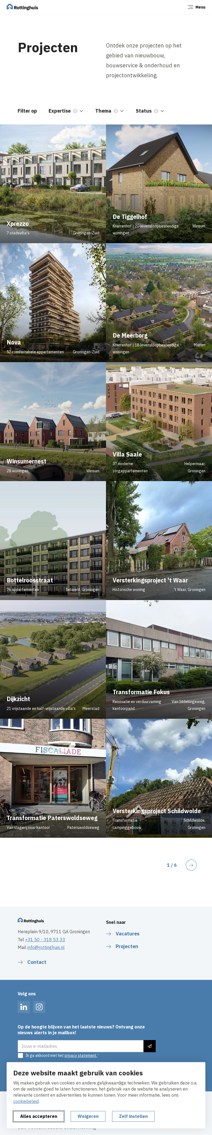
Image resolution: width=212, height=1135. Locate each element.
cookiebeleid (26, 1101)
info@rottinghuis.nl (46, 947)
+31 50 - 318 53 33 (45, 939)
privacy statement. (81, 1055)
